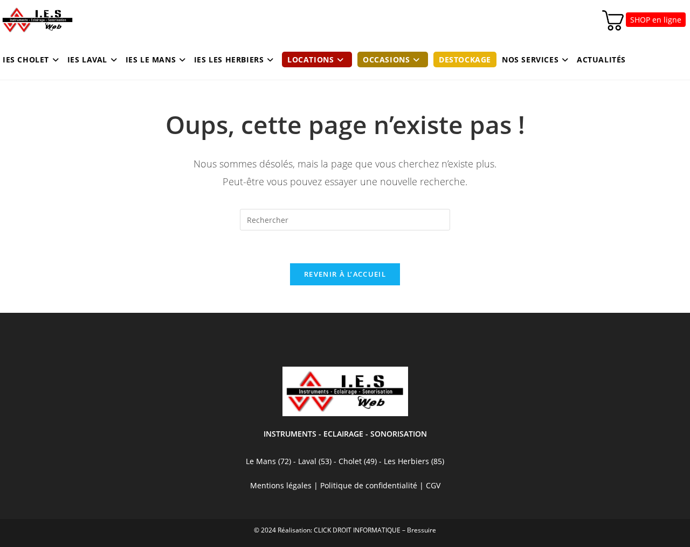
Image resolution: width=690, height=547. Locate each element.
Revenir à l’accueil (345, 274)
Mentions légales (281, 485)
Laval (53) (314, 461)
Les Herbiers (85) (414, 461)
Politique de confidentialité (368, 485)
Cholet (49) (359, 461)
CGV (433, 485)
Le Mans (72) (268, 461)
